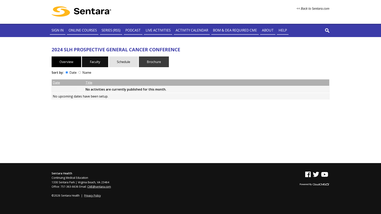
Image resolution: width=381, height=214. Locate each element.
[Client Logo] (81, 15)
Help (283, 30)
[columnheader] (64, 82)
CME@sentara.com (99, 186)
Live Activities (158, 30)
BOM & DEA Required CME (235, 30)
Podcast (133, 30)
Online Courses (83, 30)
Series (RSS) (111, 30)
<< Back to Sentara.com (312, 8)
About (268, 30)
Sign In (58, 30)
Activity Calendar (192, 30)
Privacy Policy (92, 195)
